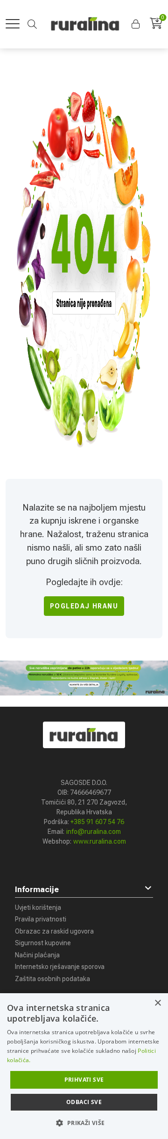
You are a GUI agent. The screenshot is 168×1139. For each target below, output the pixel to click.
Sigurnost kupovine (43, 943)
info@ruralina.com (93, 831)
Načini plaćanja (37, 955)
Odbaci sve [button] (84, 1102)
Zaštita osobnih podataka (52, 978)
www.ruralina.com (99, 841)
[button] (137, 24)
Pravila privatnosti (40, 919)
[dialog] (84, 1066)
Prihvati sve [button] (84, 1080)
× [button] (157, 1003)
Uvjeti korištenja (38, 907)
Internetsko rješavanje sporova (60, 966)
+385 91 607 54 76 (97, 821)
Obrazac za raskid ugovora (54, 931)
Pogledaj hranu (84, 606)
